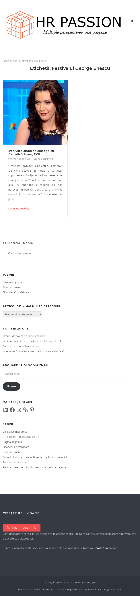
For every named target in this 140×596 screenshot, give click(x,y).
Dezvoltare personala (69, 589)
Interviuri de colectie (19, 158)
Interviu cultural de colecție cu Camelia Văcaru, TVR (31, 152)
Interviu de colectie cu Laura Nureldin (24, 336)
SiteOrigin (89, 582)
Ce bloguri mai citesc (15, 431)
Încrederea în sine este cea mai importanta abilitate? (33, 351)
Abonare (12, 386)
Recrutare (48, 589)
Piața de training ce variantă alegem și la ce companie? (35, 457)
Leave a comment (43, 158)
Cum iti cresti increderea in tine (21, 346)
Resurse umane (12, 287)
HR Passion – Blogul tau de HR (21, 436)
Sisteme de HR (93, 589)
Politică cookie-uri (106, 548)
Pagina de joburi (12, 282)
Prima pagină (10, 60)
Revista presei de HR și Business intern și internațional (34, 467)
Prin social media (18, 243)
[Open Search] (132, 21)
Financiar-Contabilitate (16, 292)
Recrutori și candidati (15, 462)
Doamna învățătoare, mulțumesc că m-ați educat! (32, 341)
